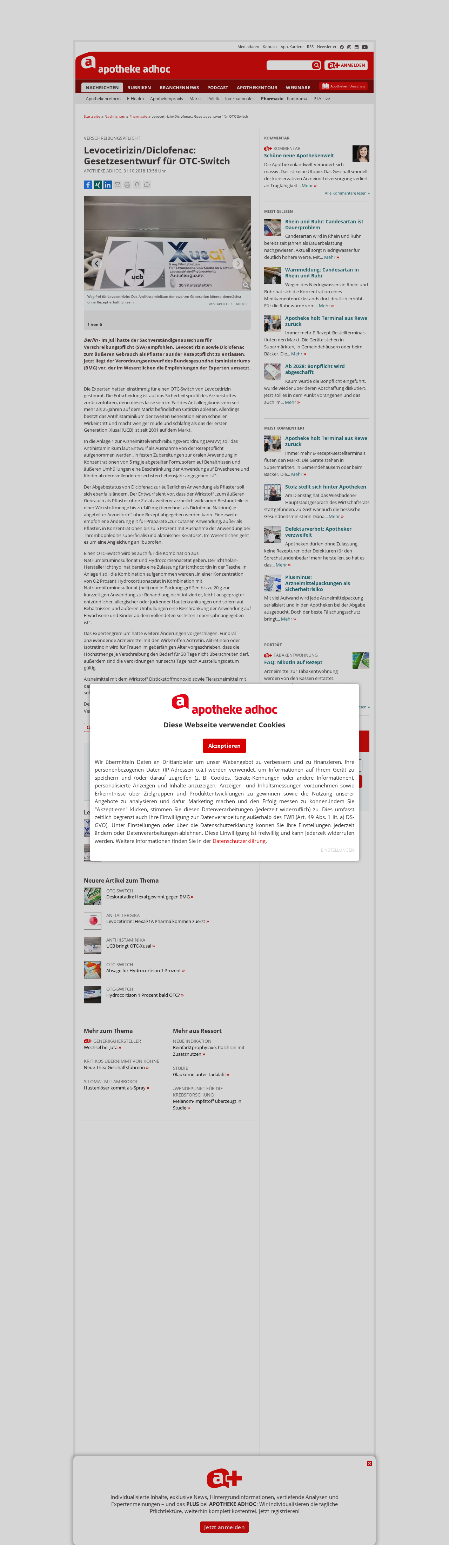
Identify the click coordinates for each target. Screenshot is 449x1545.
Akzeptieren (224, 745)
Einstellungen (337, 850)
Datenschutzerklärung (239, 840)
